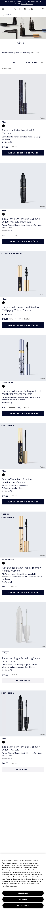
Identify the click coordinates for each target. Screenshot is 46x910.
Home (4, 53)
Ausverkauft (23, 681)
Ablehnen (23, 899)
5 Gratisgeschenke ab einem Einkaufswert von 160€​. (23, 3)
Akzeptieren (23, 893)
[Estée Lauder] (23, 9)
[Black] (3, 125)
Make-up (12, 53)
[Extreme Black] (3, 386)
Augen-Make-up (24, 53)
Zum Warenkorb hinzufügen (23, 153)
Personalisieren (23, 905)
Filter (12, 63)
